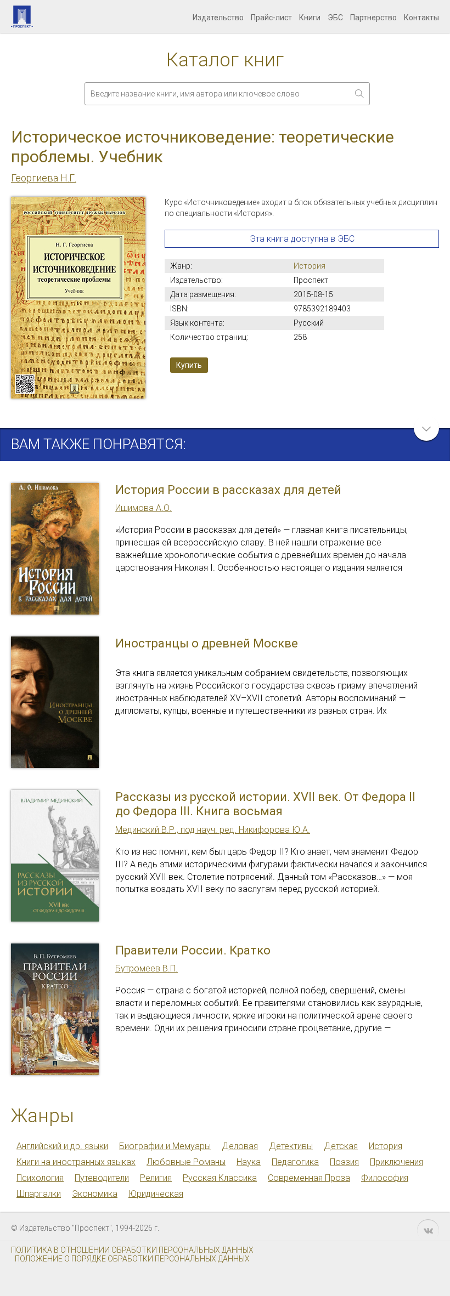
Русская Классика (220, 1178)
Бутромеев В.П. (146, 968)
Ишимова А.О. (143, 508)
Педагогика (295, 1162)
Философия (384, 1178)
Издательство (218, 17)
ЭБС (335, 17)
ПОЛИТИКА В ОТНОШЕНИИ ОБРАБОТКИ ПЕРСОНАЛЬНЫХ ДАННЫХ (132, 1250)
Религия (156, 1178)
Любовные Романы (186, 1162)
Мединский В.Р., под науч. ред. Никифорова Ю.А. (212, 830)
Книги (309, 17)
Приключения (396, 1162)
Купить (189, 365)
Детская (341, 1146)
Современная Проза (309, 1178)
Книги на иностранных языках (76, 1162)
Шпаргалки (38, 1194)
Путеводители (102, 1178)
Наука (249, 1162)
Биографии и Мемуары (165, 1146)
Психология (40, 1178)
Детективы (291, 1146)
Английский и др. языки (62, 1146)
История (309, 266)
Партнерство (373, 17)
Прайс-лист (271, 17)
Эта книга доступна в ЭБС (302, 239)
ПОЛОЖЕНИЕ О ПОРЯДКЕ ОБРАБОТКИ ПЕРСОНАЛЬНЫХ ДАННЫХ (132, 1258)
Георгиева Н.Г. (43, 178)
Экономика (94, 1194)
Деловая (240, 1146)
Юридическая (155, 1194)
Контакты (421, 17)
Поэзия (344, 1162)
